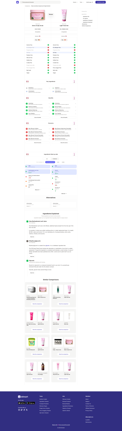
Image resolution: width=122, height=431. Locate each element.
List (47, 158)
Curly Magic (40, 374)
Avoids (63, 162)
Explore (74, 2)
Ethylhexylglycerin (35, 241)
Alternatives (84, 24)
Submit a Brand (66, 410)
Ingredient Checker (44, 401)
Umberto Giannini (29, 322)
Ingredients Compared (87, 20)
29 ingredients (64, 31)
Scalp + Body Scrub (57, 349)
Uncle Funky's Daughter (42, 373)
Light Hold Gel (64, 25)
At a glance (85, 18)
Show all (37, 189)
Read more (32, 236)
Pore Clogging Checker (45, 410)
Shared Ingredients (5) (50, 162)
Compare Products (44, 403)
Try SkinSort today (100, 2)
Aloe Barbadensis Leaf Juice (38, 221)
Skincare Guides (66, 399)
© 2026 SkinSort (61, 427)
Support (87, 401)
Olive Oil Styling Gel (30, 349)
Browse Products (67, 401)
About (87, 399)
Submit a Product (67, 408)
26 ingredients (37, 31)
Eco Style (28, 348)
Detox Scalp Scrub (37, 25)
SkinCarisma (89, 422)
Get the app (88, 2)
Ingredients (84, 14)
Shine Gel (66, 324)
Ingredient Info (86, 16)
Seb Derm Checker (44, 412)
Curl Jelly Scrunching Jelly (31, 325)
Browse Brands (66, 403)
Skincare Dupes (43, 406)
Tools (81, 2)
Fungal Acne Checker (45, 408)
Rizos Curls (38, 23)
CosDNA (88, 419)
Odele (54, 348)
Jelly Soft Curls (56, 374)
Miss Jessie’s (55, 373)
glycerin (47, 245)
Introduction (84, 11)
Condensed (55, 158)
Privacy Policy (89, 410)
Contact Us (88, 403)
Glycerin (31, 260)
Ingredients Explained (87, 22)
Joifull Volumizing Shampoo (56, 298)
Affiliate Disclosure (90, 408)
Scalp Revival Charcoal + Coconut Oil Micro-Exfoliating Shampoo (31, 298)
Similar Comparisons (86, 25)
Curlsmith (66, 322)
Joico (54, 295)
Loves (58, 162)
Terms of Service (90, 406)
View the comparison (37, 303)
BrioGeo (28, 295)
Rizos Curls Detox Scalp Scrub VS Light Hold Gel (40, 5)
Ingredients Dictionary (68, 406)
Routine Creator (43, 399)
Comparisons (27, 5)
